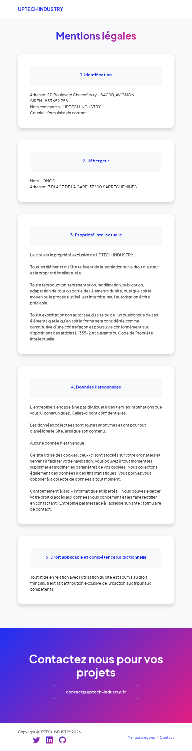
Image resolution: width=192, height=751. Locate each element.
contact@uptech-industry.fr (96, 691)
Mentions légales (141, 737)
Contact (167, 737)
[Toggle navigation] (167, 9)
